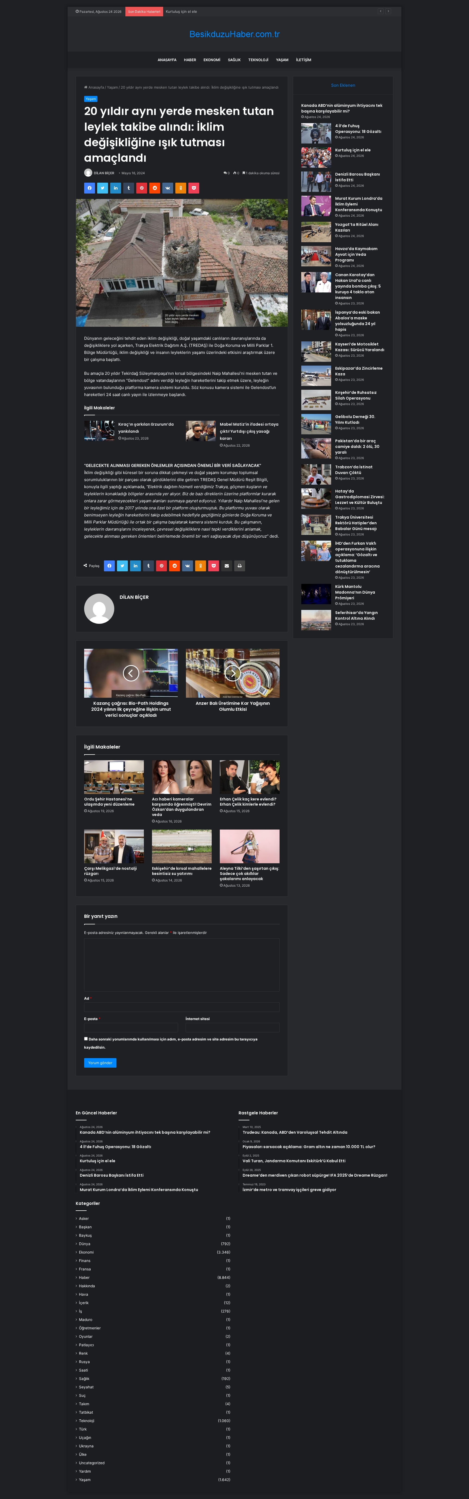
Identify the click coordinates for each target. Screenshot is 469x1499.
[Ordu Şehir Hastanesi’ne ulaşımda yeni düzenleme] (114, 777)
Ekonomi (212, 60)
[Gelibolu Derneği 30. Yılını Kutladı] (316, 424)
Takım (84, 1404)
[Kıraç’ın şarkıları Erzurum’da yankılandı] (99, 431)
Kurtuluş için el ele (181, 11)
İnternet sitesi (198, 1019)
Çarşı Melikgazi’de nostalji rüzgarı (110, 871)
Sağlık (234, 60)
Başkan (85, 1227)
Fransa (85, 1269)
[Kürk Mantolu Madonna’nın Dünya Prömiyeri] (316, 594)
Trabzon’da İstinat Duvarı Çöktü (354, 469)
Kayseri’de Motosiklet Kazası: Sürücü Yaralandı (359, 347)
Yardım (85, 1471)
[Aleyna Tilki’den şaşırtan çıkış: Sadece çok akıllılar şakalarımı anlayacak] (250, 846)
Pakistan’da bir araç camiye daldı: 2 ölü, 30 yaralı (357, 446)
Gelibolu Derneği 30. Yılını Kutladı (355, 419)
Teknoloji (258, 60)
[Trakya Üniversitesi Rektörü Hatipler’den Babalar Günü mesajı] (316, 525)
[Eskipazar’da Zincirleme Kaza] (316, 376)
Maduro (85, 1319)
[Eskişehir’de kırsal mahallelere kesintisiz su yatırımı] (182, 846)
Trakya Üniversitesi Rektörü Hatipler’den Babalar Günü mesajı (356, 523)
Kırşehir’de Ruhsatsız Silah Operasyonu (356, 395)
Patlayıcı (86, 1345)
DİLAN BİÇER (104, 173)
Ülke (83, 1454)
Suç (82, 1395)
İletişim (303, 60)
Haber (190, 60)
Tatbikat (86, 1412)
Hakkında (87, 1286)
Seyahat (86, 1387)
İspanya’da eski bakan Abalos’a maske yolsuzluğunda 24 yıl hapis (357, 321)
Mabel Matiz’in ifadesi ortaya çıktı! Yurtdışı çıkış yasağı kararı (249, 431)
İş (80, 1311)
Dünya (84, 1244)
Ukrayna (86, 1446)
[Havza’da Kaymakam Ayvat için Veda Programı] (316, 256)
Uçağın (85, 1437)
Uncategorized (91, 1463)
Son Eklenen (343, 85)
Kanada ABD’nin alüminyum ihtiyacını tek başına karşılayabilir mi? (341, 108)
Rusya (84, 1362)
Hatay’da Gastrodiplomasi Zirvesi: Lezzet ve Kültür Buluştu (360, 496)
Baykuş (85, 1235)
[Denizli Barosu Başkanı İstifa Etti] (316, 182)
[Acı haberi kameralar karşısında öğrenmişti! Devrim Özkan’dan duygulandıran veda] (182, 777)
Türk (83, 1429)
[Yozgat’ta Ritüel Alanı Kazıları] (316, 232)
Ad (88, 998)
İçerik (83, 1303)
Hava (83, 1294)
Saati (83, 1370)
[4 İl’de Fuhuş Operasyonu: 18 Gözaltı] (316, 133)
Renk (83, 1353)
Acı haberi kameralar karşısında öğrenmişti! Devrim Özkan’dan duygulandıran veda (181, 806)
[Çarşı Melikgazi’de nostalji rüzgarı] (114, 846)
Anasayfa (167, 60)
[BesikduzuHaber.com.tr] (234, 34)
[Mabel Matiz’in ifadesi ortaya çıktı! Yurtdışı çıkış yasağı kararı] (201, 431)
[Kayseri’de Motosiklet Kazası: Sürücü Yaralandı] (316, 351)
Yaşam (282, 60)
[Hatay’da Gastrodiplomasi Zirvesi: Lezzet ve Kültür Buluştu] (316, 498)
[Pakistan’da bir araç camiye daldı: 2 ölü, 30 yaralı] (316, 448)
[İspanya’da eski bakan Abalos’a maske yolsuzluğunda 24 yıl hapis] (316, 320)
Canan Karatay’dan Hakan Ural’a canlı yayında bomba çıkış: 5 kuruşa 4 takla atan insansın (358, 286)
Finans (84, 1260)
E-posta (92, 1019)
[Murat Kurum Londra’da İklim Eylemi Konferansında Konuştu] (316, 206)
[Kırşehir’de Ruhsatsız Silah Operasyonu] (316, 400)
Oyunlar (86, 1336)
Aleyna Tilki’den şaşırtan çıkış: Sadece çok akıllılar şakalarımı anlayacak (249, 873)
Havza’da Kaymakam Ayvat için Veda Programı (356, 254)
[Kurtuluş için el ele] (316, 157)
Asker (84, 1218)
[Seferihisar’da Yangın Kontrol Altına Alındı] (316, 620)
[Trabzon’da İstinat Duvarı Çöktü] (316, 474)
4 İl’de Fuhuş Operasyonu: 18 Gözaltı (358, 128)
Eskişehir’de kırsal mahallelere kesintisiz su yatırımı (182, 871)
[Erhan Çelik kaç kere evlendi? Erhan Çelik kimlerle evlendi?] (250, 777)
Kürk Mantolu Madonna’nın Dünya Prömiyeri (355, 592)
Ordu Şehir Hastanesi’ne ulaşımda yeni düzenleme (109, 801)
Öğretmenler (90, 1328)
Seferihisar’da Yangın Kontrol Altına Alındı (356, 615)
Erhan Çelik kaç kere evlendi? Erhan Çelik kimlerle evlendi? (248, 801)
